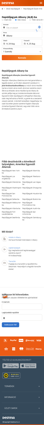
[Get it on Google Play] (11, 366)
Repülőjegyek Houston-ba (32, 194)
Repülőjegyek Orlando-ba (11, 182)
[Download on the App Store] (29, 366)
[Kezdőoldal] (2, 9)
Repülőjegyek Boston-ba (31, 199)
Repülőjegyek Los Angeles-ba (8, 177)
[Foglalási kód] (39, 27)
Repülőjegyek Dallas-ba (10, 199)
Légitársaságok (14, 248)
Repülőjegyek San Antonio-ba (29, 213)
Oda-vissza (21, 20)
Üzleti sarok (10, 408)
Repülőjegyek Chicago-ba (31, 188)
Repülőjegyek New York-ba (11, 172)
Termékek (9, 386)
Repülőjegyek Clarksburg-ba (32, 219)
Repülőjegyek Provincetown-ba (28, 204)
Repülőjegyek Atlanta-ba (11, 208)
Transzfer (12, 261)
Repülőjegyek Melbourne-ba (11, 204)
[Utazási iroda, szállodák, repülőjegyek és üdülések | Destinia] (8, 3)
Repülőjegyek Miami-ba (31, 171)
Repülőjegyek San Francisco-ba (8, 195)
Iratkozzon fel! (10, 325)
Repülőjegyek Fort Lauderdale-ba (8, 213)
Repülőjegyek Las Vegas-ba (31, 183)
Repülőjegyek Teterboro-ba (31, 177)
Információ (10, 397)
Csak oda (7, 20)
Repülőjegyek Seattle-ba (11, 218)
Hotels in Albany (15, 237)
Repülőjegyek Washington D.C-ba (12, 189)
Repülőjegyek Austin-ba (31, 208)
